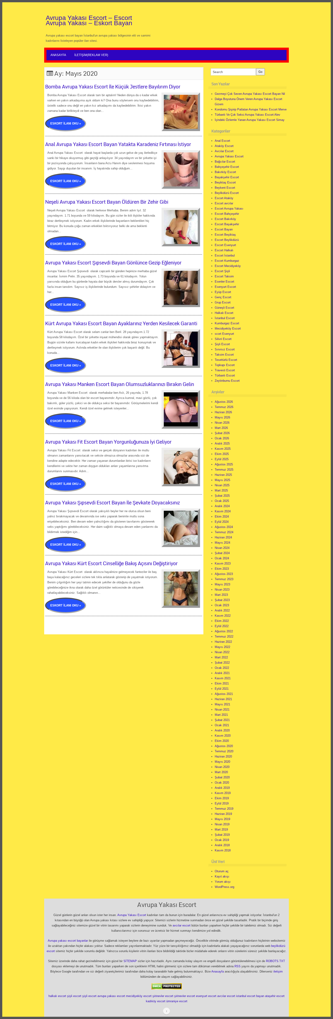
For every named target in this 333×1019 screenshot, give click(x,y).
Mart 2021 (221, 714)
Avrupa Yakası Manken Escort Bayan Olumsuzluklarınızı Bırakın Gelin (119, 384)
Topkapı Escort (225, 365)
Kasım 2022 (223, 615)
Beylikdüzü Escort (227, 193)
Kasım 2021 (223, 678)
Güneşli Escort (224, 307)
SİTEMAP (130, 961)
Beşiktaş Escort (225, 182)
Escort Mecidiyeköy (228, 266)
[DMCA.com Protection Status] (166, 986)
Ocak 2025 (222, 501)
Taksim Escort (224, 354)
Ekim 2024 (222, 516)
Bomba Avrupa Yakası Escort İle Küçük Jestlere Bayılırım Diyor (112, 86)
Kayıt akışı (222, 876)
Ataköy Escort (224, 146)
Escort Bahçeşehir (227, 213)
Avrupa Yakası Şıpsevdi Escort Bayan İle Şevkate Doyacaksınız (112, 502)
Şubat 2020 (222, 777)
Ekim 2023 (222, 568)
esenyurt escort (206, 996)
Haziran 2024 (223, 537)
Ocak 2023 (222, 605)
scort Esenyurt (224, 333)
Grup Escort (223, 302)
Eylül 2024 (222, 521)
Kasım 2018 (223, 850)
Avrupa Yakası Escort (229, 156)
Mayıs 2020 (222, 761)
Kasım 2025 (223, 448)
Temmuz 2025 (224, 469)
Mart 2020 (221, 772)
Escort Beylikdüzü (227, 240)
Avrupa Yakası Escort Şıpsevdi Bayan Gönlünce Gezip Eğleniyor (113, 262)
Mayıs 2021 (222, 704)
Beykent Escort (225, 187)
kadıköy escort (155, 1001)
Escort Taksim (224, 276)
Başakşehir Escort (227, 177)
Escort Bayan (224, 229)
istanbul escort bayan (250, 996)
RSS (237, 966)
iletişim (278, 971)
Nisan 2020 (222, 767)
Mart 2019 (221, 829)
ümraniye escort (176, 1001)
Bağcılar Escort (225, 161)
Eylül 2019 (222, 803)
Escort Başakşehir (227, 224)
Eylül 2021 (222, 688)
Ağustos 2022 (224, 631)
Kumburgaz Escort (227, 323)
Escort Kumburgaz (227, 260)
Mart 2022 (221, 657)
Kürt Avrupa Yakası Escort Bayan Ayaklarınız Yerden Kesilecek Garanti (121, 323)
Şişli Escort (222, 344)
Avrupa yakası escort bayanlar (68, 940)
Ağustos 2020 (224, 746)
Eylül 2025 (222, 459)
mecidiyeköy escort (139, 996)
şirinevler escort (162, 996)
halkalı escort (57, 996)
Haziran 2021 (223, 699)
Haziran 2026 (223, 412)
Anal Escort (222, 140)
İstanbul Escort (225, 318)
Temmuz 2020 (224, 751)
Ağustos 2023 (224, 574)
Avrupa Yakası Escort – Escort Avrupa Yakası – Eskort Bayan (89, 20)
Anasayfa (58, 55)
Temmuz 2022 (224, 636)
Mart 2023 (221, 594)
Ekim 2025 (222, 454)
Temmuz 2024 (224, 532)
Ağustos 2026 (224, 401)
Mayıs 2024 (222, 542)
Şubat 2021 (222, 720)
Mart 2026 (221, 428)
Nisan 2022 (222, 652)
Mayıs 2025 (222, 480)
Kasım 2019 (223, 793)
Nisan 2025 (222, 485)
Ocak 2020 (222, 782)
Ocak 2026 (222, 438)
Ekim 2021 (222, 683)
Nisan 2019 (222, 824)
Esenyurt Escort (225, 286)
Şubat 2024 (222, 553)
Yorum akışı (223, 881)
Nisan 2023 (222, 589)
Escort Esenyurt (225, 245)
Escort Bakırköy (225, 219)
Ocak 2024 (222, 558)
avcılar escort (182, 925)
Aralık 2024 (222, 506)
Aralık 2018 (222, 845)
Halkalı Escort (224, 313)
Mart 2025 (221, 490)
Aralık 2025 (222, 443)
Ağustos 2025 (224, 464)
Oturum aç (222, 871)
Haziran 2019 (223, 814)
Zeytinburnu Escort (227, 380)
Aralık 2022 (222, 610)
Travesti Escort (225, 370)
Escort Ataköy (224, 198)
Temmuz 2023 (224, 579)
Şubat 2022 (222, 662)
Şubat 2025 (222, 495)
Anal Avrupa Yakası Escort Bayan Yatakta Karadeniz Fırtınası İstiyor (118, 144)
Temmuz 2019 (224, 808)
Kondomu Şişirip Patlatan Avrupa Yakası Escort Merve (251, 109)
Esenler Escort (224, 281)
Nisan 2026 (222, 422)
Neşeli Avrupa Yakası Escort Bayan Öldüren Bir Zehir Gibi (106, 202)
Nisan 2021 (222, 709)
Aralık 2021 (222, 673)
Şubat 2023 (222, 600)
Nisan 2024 (222, 548)
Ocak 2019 (222, 840)
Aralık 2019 (222, 787)
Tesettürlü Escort (226, 360)
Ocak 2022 (222, 668)
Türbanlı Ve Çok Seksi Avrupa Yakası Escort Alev (247, 114)
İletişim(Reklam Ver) (91, 55)
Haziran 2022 (223, 641)
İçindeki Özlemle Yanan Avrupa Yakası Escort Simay (250, 120)
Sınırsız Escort (225, 349)
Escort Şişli (222, 271)
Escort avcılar (224, 203)
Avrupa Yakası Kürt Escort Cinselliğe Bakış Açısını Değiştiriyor (111, 563)
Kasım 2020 (223, 735)
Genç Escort (223, 297)
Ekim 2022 (222, 621)
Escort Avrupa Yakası (229, 208)
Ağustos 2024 (224, 527)
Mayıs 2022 (222, 647)
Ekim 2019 (222, 798)
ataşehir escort (275, 996)
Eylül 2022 (222, 626)
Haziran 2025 (223, 475)
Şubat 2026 (222, 433)
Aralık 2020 (222, 730)
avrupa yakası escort (111, 996)
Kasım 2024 (223, 511)
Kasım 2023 (223, 563)
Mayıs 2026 (222, 417)
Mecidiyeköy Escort (228, 328)
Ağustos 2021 (224, 694)
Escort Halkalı (224, 250)
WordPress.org (224, 887)
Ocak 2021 (222, 725)
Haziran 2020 (223, 756)
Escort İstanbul (225, 255)
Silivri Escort (223, 339)
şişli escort (74, 996)
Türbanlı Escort (225, 375)
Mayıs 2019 (222, 819)
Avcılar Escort (224, 151)
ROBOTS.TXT (275, 961)
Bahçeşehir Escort (227, 167)
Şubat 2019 (222, 834)
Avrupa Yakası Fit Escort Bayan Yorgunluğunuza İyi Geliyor (108, 442)
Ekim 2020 (222, 741)
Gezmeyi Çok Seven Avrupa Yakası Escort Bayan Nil (250, 93)
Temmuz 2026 (224, 407)
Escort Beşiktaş (225, 234)
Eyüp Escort (223, 292)
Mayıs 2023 (222, 584)
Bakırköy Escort (225, 172)
